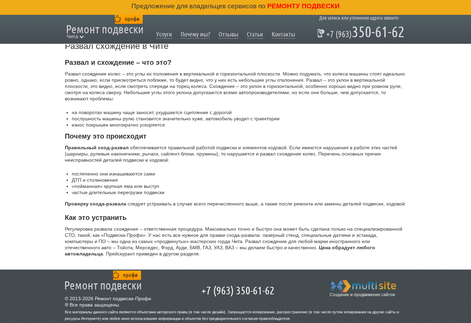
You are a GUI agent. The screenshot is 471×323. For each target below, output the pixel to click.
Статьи (255, 34)
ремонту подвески (302, 6)
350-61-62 (361, 33)
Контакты (283, 34)
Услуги (164, 34)
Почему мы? (195, 34)
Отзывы (228, 34)
